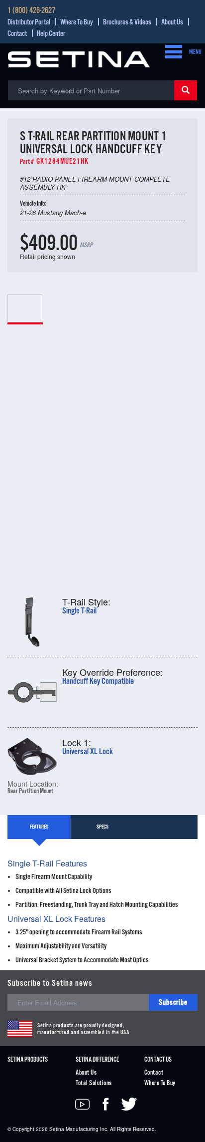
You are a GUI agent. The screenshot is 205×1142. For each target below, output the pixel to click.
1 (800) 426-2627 (31, 10)
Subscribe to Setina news (50, 983)
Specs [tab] (102, 827)
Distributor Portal (28, 22)
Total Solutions (93, 1083)
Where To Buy (76, 22)
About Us (172, 22)
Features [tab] (39, 827)
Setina (56, 1129)
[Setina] (79, 58)
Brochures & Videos (127, 22)
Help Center (51, 33)
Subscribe (173, 1002)
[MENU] (170, 52)
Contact (17, 33)
